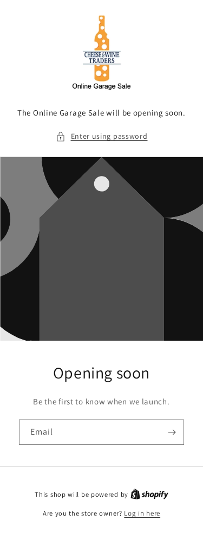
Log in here (142, 513)
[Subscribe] (172, 432)
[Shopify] (149, 494)
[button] (102, 136)
